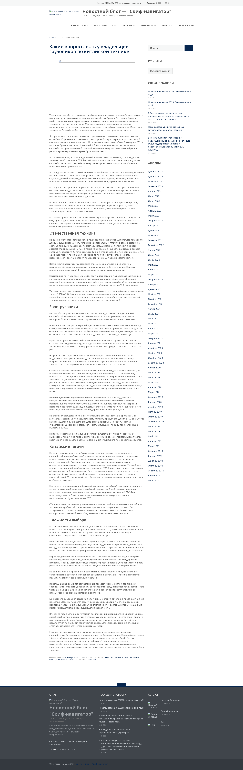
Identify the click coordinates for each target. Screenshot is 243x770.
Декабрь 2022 (155, 230)
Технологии (129, 25)
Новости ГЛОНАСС (79, 25)
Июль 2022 (154, 254)
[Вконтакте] (192, 3)
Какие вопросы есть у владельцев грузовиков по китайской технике (89, 49)
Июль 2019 (154, 426)
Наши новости (186, 25)
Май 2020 (153, 382)
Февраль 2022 (155, 279)
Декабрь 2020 (155, 348)
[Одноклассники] (184, 3)
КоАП (114, 25)
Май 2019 (153, 436)
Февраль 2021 (155, 338)
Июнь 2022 (154, 259)
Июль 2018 (154, 480)
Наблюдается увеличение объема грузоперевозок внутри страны (166, 128)
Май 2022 (153, 264)
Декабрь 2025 (155, 171)
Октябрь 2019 (155, 416)
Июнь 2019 (154, 431)
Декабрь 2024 (155, 176)
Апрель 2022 (154, 269)
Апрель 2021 (154, 328)
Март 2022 (153, 274)
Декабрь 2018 (155, 460)
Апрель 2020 (154, 387)
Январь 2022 (155, 284)
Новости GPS (100, 25)
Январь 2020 (155, 402)
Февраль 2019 (155, 451)
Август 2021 (154, 308)
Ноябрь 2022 (155, 235)
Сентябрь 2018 (156, 470)
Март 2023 (153, 215)
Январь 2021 (155, 343)
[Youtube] (188, 3)
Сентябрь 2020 (156, 362)
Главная (52, 37)
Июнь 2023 (154, 200)
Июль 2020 (154, 372)
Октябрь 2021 (155, 299)
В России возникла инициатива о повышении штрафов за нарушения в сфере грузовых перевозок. (168, 116)
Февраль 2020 (155, 397)
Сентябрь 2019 (156, 421)
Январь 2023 (155, 225)
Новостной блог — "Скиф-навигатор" (91, 764)
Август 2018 (154, 475)
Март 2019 (153, 446)
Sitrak (106, 657)
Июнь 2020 (154, 377)
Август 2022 (154, 249)
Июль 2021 (154, 313)
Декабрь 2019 (155, 406)
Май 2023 (153, 205)
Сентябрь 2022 (156, 245)
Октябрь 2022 (155, 240)
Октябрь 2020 (155, 357)
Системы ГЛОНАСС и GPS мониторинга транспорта (118, 3)
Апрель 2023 (154, 210)
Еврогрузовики (116, 657)
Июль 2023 (154, 196)
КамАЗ (126, 657)
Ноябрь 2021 (155, 294)
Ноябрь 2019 (155, 411)
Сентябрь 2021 (156, 303)
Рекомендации (148, 25)
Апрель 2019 (154, 441)
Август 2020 (154, 367)
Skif (162, 722)
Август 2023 (154, 191)
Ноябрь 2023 (155, 181)
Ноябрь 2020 (155, 353)
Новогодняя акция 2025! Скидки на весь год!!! (121, 707)
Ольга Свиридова (70, 657)
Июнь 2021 (154, 318)
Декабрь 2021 (155, 289)
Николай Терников (170, 700)
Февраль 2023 (155, 220)
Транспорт (167, 25)
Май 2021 (153, 323)
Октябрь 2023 (155, 186)
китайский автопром (65, 660)
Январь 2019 (155, 456)
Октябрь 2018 (155, 465)
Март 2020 (153, 392)
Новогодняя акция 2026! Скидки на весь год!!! (121, 700)
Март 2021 (153, 333)
